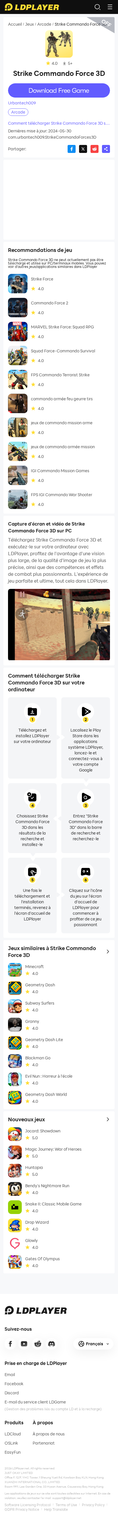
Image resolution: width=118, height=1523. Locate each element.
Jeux (29, 24)
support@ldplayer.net (66, 1498)
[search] (97, 6)
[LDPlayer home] (32, 7)
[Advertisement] (59, 200)
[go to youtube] (24, 1344)
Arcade (44, 24)
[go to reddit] (38, 1344)
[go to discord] (51, 1344)
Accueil (15, 24)
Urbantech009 (22, 103)
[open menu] (110, 6)
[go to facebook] (10, 1344)
